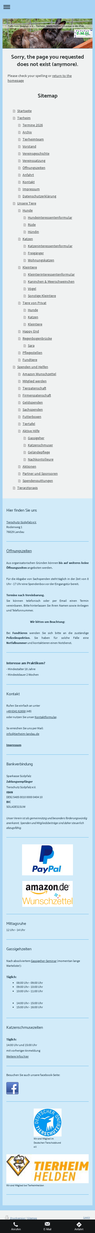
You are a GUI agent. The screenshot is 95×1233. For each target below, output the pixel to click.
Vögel (32, 288)
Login (86, 1217)
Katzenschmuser (40, 445)
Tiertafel (29, 423)
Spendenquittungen (38, 480)
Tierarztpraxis (27, 487)
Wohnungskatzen (41, 260)
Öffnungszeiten (34, 167)
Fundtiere (30, 359)
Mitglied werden (35, 381)
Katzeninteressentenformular (50, 246)
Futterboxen (32, 416)
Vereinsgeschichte (36, 153)
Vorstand (29, 146)
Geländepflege (39, 452)
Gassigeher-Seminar (43, 961)
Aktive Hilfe (31, 431)
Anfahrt (28, 174)
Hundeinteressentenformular (50, 217)
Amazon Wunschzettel (39, 374)
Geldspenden (33, 402)
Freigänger (36, 253)
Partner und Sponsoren (40, 473)
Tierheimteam (33, 139)
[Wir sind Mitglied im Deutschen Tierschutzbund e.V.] (48, 1122)
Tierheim (24, 118)
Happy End (31, 331)
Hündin (33, 231)
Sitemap (32, 1218)
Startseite (24, 110)
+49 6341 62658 (16, 711)
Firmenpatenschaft (37, 395)
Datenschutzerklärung (39, 196)
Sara (31, 345)
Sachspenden (33, 409)
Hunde (28, 210)
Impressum (31, 189)
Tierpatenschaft (34, 388)
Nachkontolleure (40, 459)
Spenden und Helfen (32, 367)
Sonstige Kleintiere (42, 295)
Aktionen (29, 466)
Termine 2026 (33, 125)
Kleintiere (30, 267)
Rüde (32, 224)
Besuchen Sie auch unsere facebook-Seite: (33, 1075)
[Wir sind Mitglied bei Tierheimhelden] (47, 1168)
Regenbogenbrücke (37, 338)
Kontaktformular (45, 717)
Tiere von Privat (34, 303)
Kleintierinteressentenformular (51, 274)
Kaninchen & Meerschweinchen (51, 281)
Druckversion (18, 1218)
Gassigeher (36, 438)
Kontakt (29, 182)
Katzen (28, 238)
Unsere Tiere (26, 203)
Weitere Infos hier (17, 1056)
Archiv (27, 132)
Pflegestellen (32, 352)
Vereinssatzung (34, 160)
